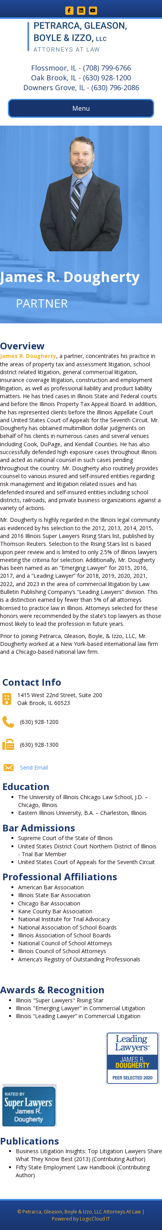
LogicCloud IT (95, 1218)
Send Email (34, 767)
